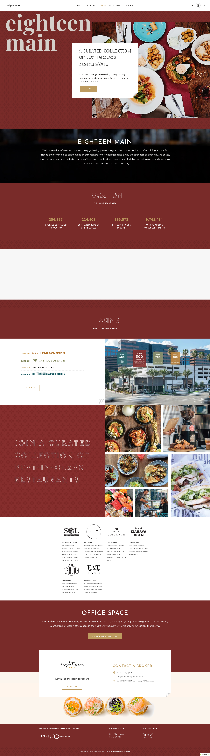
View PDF (30, 388)
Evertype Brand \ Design (121, 751)
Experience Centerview (105, 636)
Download (72, 686)
